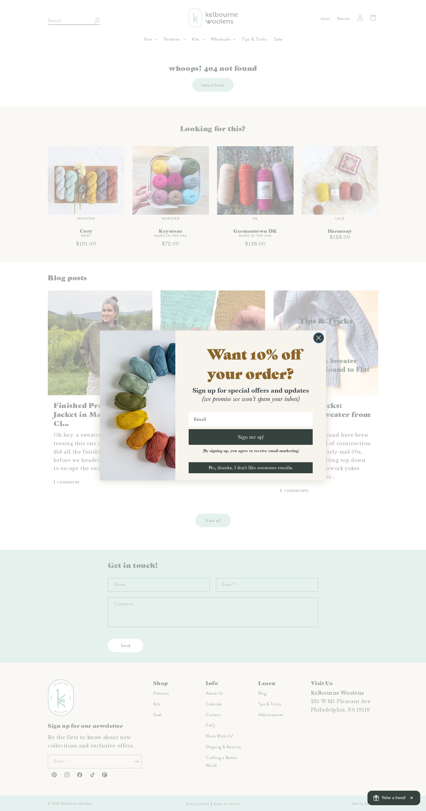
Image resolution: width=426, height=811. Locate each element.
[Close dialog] (319, 338)
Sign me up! (251, 437)
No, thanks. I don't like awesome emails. (250, 468)
